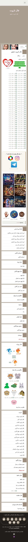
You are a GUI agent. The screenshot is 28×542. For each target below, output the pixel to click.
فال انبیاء (22, 266)
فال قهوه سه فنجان (20, 278)
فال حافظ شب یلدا (20, 485)
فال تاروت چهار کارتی (19, 431)
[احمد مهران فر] (22, 46)
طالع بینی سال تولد (20, 407)
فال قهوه (22, 275)
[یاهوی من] (24, 519)
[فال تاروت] (20, 179)
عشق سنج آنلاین (20, 330)
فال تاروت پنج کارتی (19, 434)
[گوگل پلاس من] (18, 522)
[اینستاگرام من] (12, 519)
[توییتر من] (3, 519)
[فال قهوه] (20, 190)
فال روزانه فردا (21, 508)
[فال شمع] (8, 190)
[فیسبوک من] (16, 519)
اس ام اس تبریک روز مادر (18, 236)
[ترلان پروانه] (14, 46)
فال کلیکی (22, 321)
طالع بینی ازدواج (20, 299)
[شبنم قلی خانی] (6, 46)
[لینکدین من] (10, 522)
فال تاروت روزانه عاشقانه (18, 449)
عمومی (18, 222)
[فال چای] (20, 201)
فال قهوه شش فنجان (19, 281)
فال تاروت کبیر (21, 419)
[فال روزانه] (8, 179)
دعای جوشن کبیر (20, 308)
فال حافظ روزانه (20, 482)
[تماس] (7, 519)
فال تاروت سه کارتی (19, 428)
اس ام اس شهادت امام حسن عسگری (16, 233)
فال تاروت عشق (16, 52)
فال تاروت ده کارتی (19, 443)
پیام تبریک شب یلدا (20, 488)
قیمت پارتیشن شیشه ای (19, 467)
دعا (23, 311)
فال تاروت (14, 10)
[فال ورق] (8, 201)
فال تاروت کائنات (20, 422)
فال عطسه (22, 499)
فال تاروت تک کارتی (19, 425)
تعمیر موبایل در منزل (19, 464)
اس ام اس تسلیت (20, 247)
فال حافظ (22, 479)
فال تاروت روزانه (20, 416)
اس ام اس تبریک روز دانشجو (18, 239)
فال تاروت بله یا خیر (19, 452)
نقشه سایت (7, 531)
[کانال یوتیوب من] (14, 522)
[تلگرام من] (20, 519)
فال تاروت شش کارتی (19, 437)
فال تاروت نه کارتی (20, 440)
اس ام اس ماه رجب (19, 245)
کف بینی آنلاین (21, 290)
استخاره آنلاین (21, 257)
